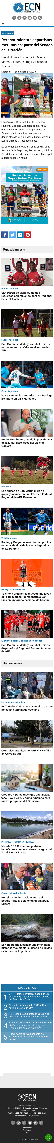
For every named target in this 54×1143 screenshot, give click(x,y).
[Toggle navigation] (3, 24)
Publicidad (27, 1130)
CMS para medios (23, 1139)
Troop (35, 1139)
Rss (27, 1133)
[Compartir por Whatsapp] (48, 1138)
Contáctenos (27, 1128)
